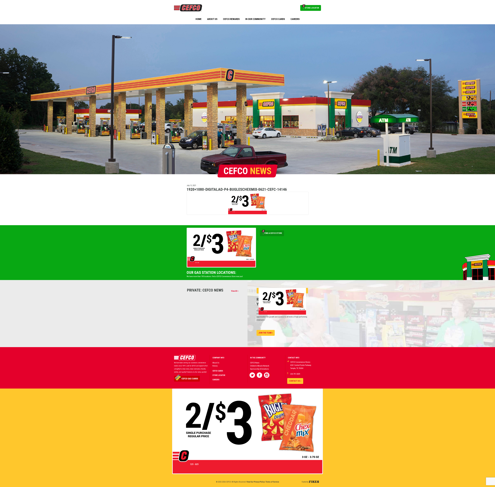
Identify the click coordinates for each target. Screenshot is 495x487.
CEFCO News (254, 363)
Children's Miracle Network (259, 366)
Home (198, 19)
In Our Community (255, 19)
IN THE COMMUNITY (258, 358)
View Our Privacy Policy (255, 482)
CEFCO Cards (278, 19)
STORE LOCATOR (312, 8)
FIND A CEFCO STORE (273, 233)
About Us (212, 19)
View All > (234, 291)
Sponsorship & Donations (259, 369)
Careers (295, 19)
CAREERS (215, 380)
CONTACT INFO (293, 358)
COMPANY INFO (218, 358)
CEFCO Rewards (231, 19)
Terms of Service (272, 482)
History (215, 366)
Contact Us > (295, 381)
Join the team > (265, 333)
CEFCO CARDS (217, 371)
